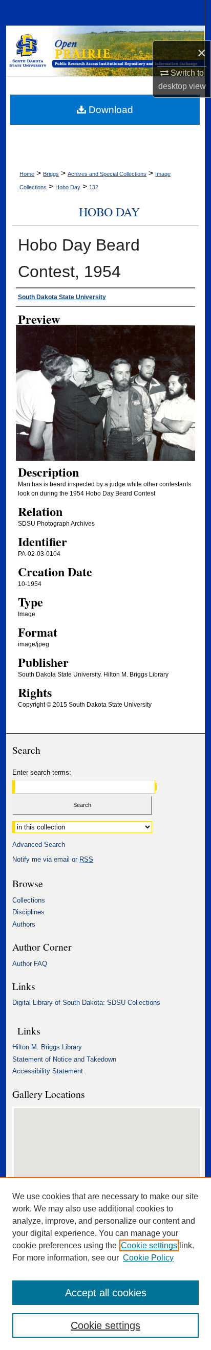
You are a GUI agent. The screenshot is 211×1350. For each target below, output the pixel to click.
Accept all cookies (105, 1292)
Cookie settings (149, 1245)
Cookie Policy (148, 1257)
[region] (105, 1263)
